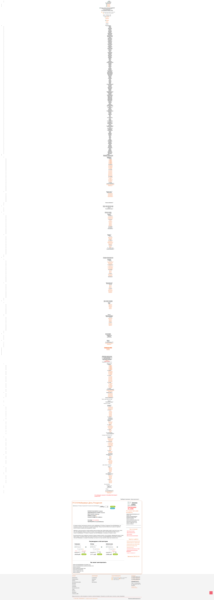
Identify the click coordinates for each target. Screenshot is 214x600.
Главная (108, 154)
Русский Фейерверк (99, 521)
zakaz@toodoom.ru (135, 581)
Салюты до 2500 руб (130, 523)
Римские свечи (75, 579)
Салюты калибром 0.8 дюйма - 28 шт (132, 519)
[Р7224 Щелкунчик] (109, 546)
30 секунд (103, 512)
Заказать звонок (110, 10)
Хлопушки (107, 358)
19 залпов (100, 511)
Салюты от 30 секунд (130, 518)
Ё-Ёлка (92, 544)
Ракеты (73, 580)
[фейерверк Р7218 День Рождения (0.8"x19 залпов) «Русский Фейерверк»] (86, 505)
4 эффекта (100, 517)
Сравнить (112, 508)
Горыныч (77, 544)
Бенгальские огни (75, 587)
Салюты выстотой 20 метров (131, 521)
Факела (73, 590)
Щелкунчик (109, 544)
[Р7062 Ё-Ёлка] (93, 546)
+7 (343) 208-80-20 (104, 10)
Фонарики (74, 592)
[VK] (109, 1)
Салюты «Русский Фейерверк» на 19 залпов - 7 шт (82, 564)
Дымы (107, 359)
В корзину (113, 506)
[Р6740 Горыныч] (78, 546)
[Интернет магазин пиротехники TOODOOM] (107, 7)
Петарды (74, 584)
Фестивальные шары (76, 581)
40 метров (97, 514)
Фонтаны (107, 357)
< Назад (107, 23)
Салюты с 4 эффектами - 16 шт (131, 522)
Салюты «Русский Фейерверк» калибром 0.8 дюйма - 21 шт (131, 517)
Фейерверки (107, 356)
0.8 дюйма (93, 515)
